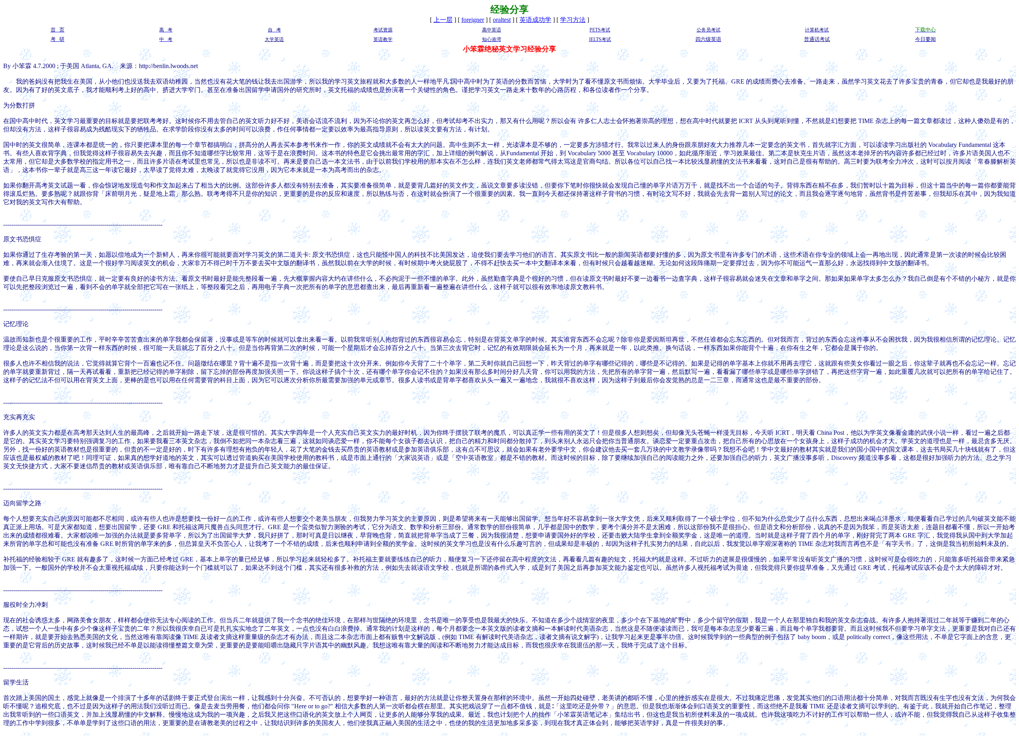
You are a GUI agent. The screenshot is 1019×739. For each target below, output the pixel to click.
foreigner (472, 19)
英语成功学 (535, 19)
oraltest (502, 19)
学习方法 (573, 19)
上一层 (443, 19)
